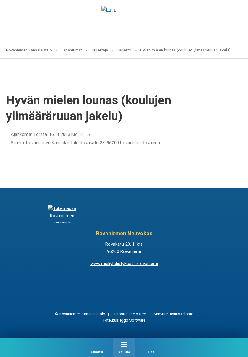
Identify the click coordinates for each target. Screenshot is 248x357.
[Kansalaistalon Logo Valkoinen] (103, 214)
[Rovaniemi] (62, 214)
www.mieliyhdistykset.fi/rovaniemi (124, 263)
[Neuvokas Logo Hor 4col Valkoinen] (144, 214)
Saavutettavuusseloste (173, 314)
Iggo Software (132, 320)
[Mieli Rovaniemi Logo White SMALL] (186, 214)
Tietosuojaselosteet (129, 314)
